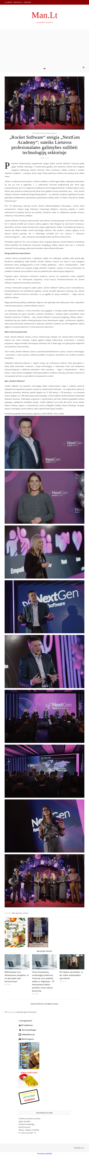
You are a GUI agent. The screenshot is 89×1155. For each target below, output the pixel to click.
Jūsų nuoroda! (27, 1133)
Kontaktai (17, 2)
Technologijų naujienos (44, 133)
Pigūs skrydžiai (24, 1121)
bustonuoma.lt (24, 1127)
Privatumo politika (44, 1153)
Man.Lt (44, 15)
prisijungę (11, 1012)
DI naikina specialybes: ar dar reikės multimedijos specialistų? (71, 975)
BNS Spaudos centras (20, 913)
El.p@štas (8, 2)
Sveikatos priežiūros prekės (29, 1118)
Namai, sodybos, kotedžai (29, 1130)
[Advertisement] (44, 47)
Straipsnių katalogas (27, 1124)
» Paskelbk (27, 2)
